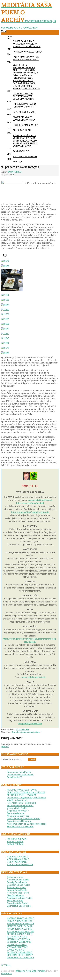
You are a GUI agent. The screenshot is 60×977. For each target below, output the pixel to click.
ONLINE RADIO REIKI (17, 944)
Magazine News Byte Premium (30, 971)
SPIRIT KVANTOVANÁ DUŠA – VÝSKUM (26, 792)
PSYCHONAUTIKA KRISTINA (20, 931)
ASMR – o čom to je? (17, 800)
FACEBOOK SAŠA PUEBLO (19, 952)
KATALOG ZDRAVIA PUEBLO (20, 918)
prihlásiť (5, 746)
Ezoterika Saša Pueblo (17, 903)
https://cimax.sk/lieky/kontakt (30, 503)
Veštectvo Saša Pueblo (18, 892)
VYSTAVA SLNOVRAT (17, 947)
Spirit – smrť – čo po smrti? (20, 805)
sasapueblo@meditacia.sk (40, 500)
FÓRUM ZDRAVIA (15, 841)
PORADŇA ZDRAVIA (16, 839)
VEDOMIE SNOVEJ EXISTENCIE (22, 789)
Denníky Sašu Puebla (17, 882)
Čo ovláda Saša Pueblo (18, 879)
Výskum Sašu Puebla (17, 808)
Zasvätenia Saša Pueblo (18, 885)
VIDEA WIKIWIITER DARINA (20, 864)
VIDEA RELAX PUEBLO (17, 856)
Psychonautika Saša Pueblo (20, 774)
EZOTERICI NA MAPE (17, 936)
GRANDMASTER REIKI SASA (20, 957)
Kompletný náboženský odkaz (26, 732)
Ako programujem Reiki (18, 816)
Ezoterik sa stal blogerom (19, 821)
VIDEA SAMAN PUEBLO (18, 859)
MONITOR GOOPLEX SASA (19, 926)
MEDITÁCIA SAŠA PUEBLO (19, 934)
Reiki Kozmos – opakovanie (20, 826)
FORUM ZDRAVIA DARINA (19, 929)
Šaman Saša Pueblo (16, 887)
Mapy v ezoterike (15, 900)
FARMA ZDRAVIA (15, 844)
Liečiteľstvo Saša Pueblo (19, 906)
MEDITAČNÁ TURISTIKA (18, 939)
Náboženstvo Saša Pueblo (19, 898)
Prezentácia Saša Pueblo (19, 772)
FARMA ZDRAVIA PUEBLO (19, 921)
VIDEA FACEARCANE (17, 862)
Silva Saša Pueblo (15, 895)
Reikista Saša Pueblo (17, 890)
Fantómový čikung (15, 813)
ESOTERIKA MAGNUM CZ (19, 942)
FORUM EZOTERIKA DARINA (20, 923)
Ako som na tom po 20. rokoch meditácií (26, 824)
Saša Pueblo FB (14, 777)
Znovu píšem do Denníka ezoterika (23, 818)
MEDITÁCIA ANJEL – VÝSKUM (21, 795)
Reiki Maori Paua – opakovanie (21, 803)
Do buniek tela (22, 729)
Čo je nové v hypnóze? (18, 810)
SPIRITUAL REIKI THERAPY (20, 955)
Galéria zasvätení (15, 877)
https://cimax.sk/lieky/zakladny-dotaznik (30, 512)
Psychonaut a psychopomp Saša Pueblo (26, 797)
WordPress (6, 973)
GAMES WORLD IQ (15, 949)
